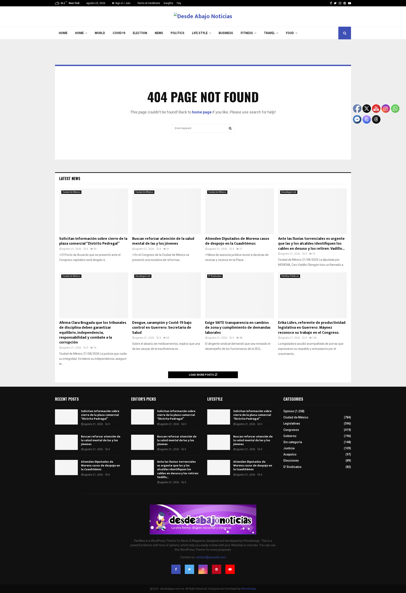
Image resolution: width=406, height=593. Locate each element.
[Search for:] (203, 127)
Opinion (288, 411)
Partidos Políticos (290, 276)
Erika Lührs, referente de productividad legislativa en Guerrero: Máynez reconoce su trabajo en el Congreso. (312, 328)
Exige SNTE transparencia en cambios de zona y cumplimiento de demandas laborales (237, 328)
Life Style (200, 33)
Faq (179, 3)
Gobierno (289, 436)
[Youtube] (349, 3)
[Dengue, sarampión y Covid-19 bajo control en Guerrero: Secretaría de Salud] (166, 295)
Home (63, 33)
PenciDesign (248, 588)
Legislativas (291, 423)
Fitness (247, 33)
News (159, 33)
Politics (177, 33)
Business (226, 33)
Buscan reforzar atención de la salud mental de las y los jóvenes (163, 241)
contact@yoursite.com (211, 557)
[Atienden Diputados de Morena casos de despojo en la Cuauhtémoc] (239, 211)
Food (290, 33)
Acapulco (289, 454)
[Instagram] (340, 3)
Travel (269, 33)
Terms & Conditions (148, 3)
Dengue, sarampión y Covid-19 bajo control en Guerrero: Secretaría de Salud (162, 328)
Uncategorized (288, 192)
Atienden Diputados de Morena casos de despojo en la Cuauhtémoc (237, 241)
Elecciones (291, 460)
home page (201, 112)
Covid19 (119, 33)
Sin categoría (292, 442)
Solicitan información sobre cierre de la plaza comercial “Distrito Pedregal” (93, 241)
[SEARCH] (230, 128)
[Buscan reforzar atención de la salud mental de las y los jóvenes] (166, 211)
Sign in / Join (122, 3)
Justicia (289, 448)
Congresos (291, 430)
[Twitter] (335, 3)
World (100, 33)
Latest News (69, 178)
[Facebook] (331, 3)
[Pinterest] (344, 3)
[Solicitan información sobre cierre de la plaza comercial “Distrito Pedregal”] (93, 211)
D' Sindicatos (215, 276)
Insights (168, 3)
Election (140, 33)
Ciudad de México (71, 192)
